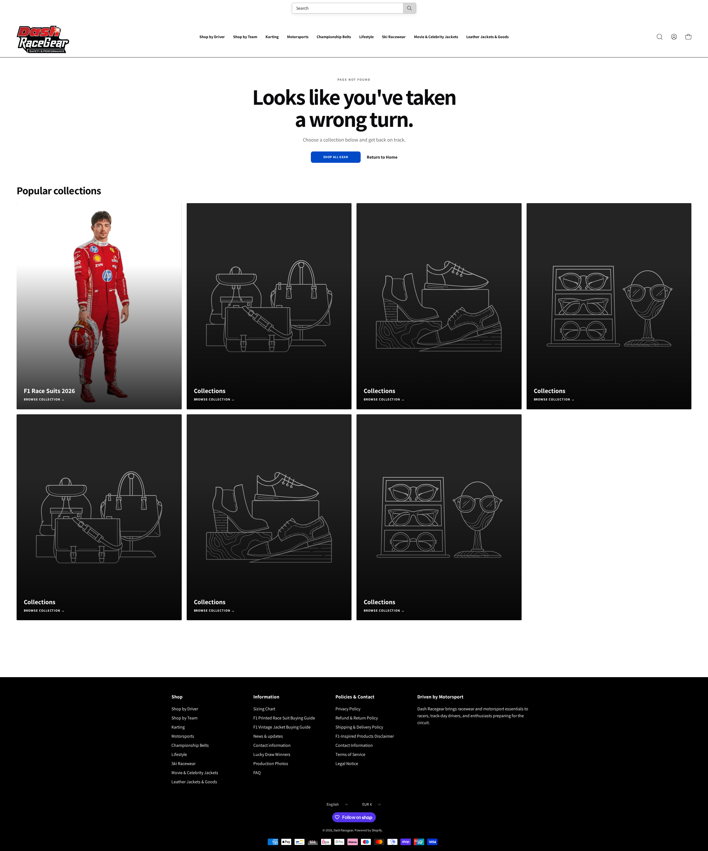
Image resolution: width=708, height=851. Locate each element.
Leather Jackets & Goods (194, 782)
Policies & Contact (354, 697)
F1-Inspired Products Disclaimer (364, 736)
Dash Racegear (343, 830)
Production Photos (270, 763)
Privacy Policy (347, 709)
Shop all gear (335, 157)
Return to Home (382, 157)
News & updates (268, 736)
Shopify (377, 830)
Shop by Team (184, 718)
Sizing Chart (264, 709)
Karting (178, 727)
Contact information (272, 745)
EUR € (367, 804)
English (333, 804)
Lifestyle (179, 754)
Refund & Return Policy (356, 718)
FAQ (257, 773)
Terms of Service (350, 754)
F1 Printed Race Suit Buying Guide (284, 718)
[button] (212, 36)
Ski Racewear (183, 763)
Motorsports (182, 736)
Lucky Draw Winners (271, 754)
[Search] (409, 8)
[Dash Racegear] (43, 36)
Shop (177, 697)
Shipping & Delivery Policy (359, 727)
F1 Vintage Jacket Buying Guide (282, 727)
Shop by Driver (184, 709)
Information (266, 697)
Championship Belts (190, 745)
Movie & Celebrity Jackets (194, 773)
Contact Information (354, 745)
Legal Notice (346, 763)
